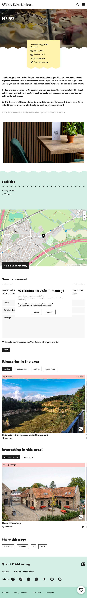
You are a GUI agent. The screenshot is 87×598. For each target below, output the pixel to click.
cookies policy (46, 305)
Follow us (5, 579)
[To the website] (83, 527)
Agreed (36, 312)
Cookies (5, 592)
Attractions (28, 457)
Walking (36, 369)
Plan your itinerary (41, 62)
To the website (39, 58)
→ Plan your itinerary (15, 266)
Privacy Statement (21, 592)
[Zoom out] (84, 215)
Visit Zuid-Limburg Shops (24, 571)
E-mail (42, 546)
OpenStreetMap (74, 265)
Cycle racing (50, 369)
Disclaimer (37, 592)
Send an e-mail (39, 55)
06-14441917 (38, 51)
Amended (49, 312)
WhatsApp (8, 546)
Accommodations (11, 457)
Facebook (22, 546)
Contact (5, 571)
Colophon (50, 592)
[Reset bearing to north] (84, 218)
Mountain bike (21, 369)
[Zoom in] (84, 212)
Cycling (7, 369)
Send (6, 350)
